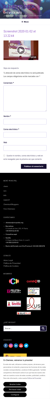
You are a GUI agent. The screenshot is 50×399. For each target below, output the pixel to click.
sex (4, 191)
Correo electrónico (11, 129)
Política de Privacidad (34, 378)
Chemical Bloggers (11, 204)
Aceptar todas (15, 384)
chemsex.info (12, 12)
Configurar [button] (15, 395)
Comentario (8, 83)
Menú (26, 22)
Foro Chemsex (9, 209)
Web (5, 142)
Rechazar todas (15, 389)
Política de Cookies (11, 266)
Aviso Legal (8, 260)
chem (5, 186)
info (4, 195)
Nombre (7, 116)
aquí (15, 234)
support (6, 200)
